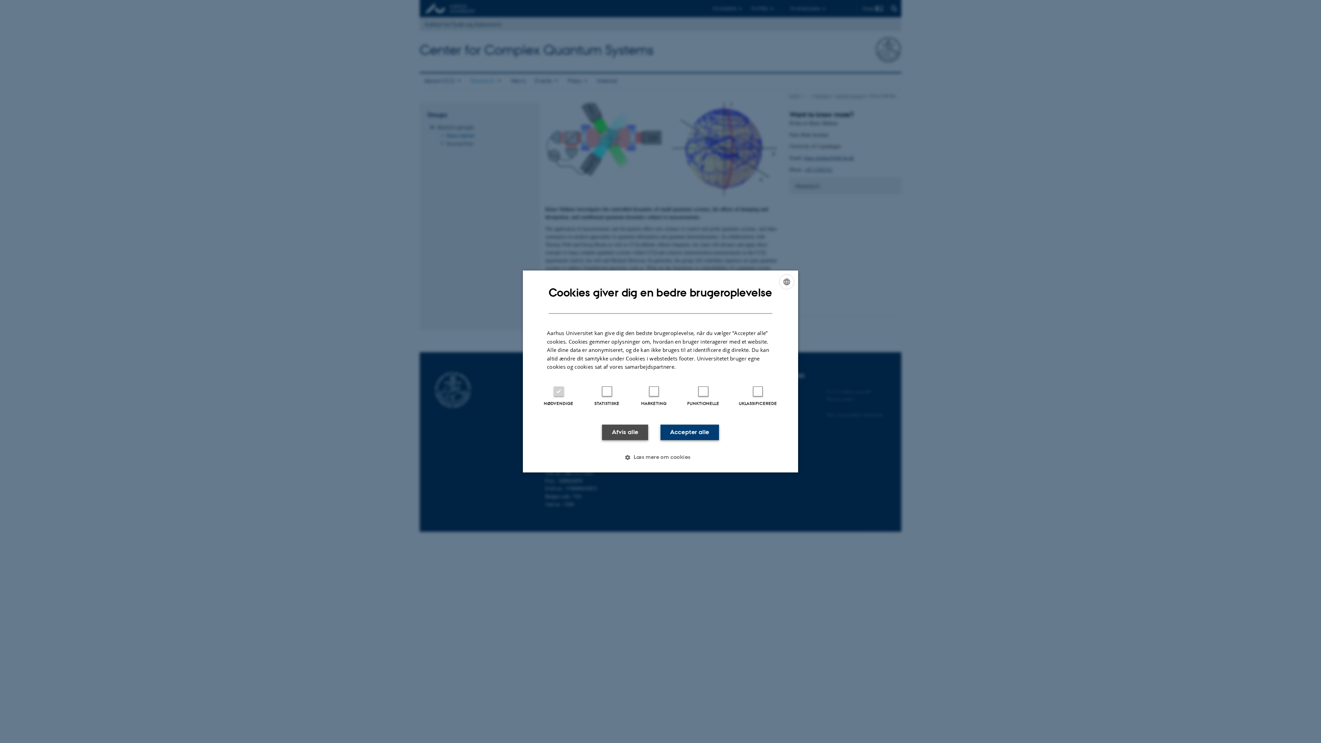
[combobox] (786, 281)
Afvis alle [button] (625, 432)
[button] (660, 457)
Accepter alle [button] (689, 432)
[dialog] (660, 371)
